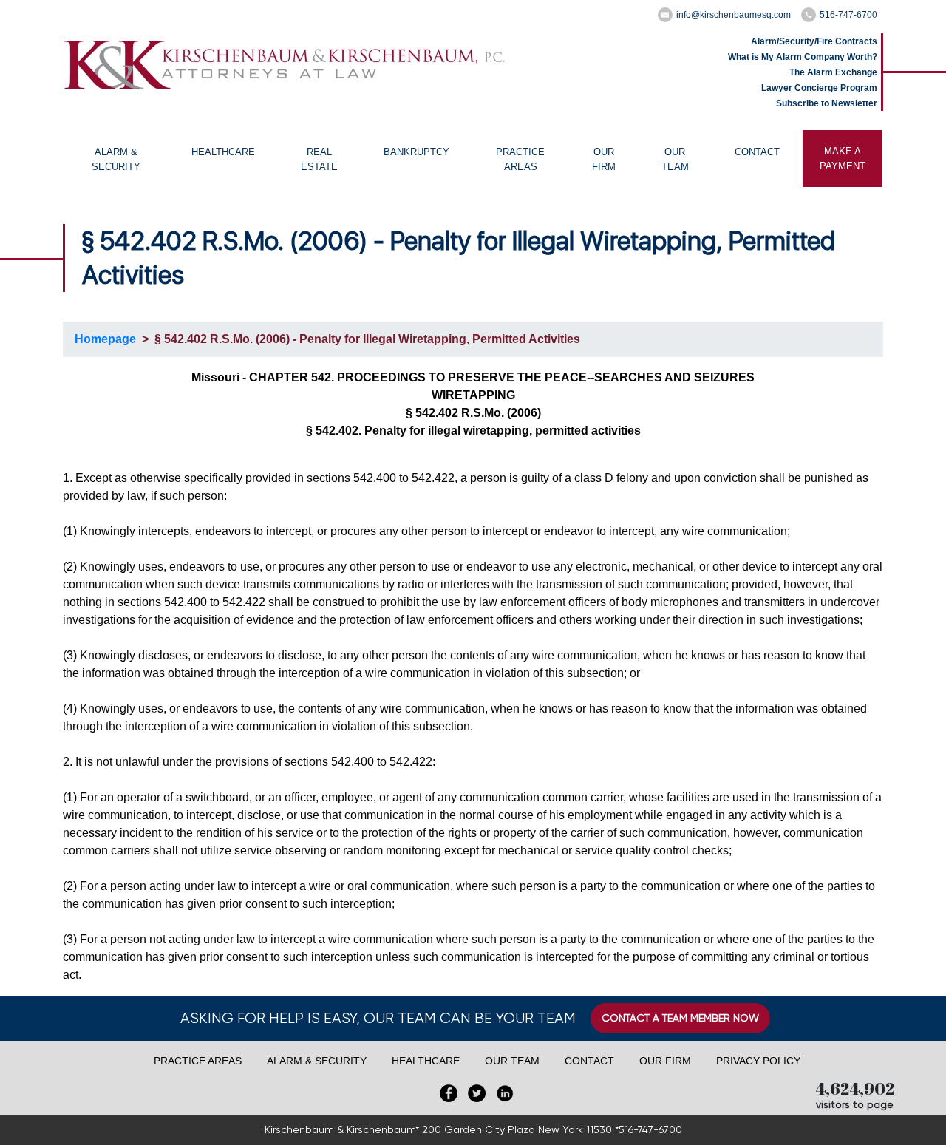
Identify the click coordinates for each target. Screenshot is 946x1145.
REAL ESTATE (319, 159)
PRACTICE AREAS (520, 159)
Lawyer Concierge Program (819, 88)
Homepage (105, 339)
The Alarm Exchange (833, 72)
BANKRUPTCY (416, 151)
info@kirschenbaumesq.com (733, 15)
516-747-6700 (848, 15)
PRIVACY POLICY (758, 1061)
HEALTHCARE (223, 151)
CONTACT (757, 151)
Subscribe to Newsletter (826, 103)
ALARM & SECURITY (116, 159)
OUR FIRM (604, 159)
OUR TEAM (675, 159)
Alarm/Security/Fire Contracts (814, 41)
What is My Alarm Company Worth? (802, 57)
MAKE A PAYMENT (842, 158)
